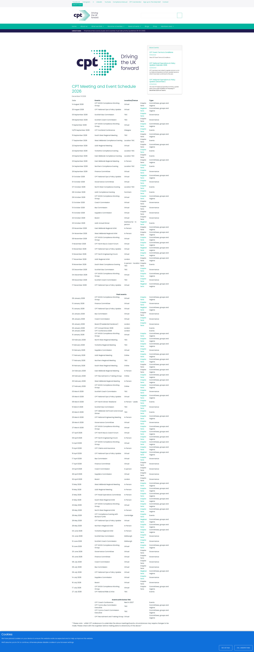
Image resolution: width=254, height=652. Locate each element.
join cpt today (77, 5)
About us (83, 26)
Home (74, 26)
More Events (154, 47)
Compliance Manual (120, 2)
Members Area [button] (167, 26)
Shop (155, 26)
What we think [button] (97, 26)
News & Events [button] (134, 26)
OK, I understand (243, 648)
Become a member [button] (115, 26)
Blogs (147, 26)
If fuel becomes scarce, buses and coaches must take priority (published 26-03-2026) (114, 31)
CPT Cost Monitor (135, 2)
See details (225, 648)
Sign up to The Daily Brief (152, 2)
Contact (165, 2)
